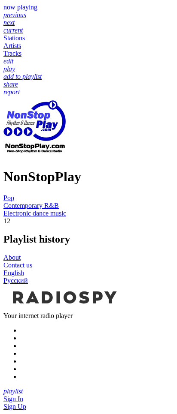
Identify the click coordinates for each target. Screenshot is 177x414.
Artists (12, 45)
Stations (14, 38)
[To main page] (63, 308)
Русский (15, 280)
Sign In (13, 398)
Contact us (17, 265)
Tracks (12, 53)
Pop (8, 197)
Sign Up (14, 406)
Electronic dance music (34, 213)
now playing (20, 7)
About (12, 257)
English (13, 272)
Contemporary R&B (31, 205)
